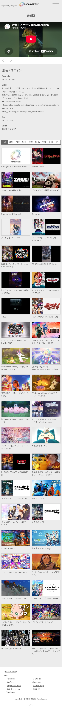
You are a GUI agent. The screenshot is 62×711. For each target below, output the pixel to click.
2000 (44, 141)
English (14, 5)
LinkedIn (36, 688)
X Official (37, 678)
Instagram (37, 682)
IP (57, 141)
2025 (11, 141)
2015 (24, 141)
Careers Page (38, 685)
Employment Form (14, 685)
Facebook (11, 678)
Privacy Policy (11, 671)
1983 (51, 141)
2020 (18, 141)
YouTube (10, 682)
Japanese (5, 5)
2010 (31, 141)
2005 (37, 141)
